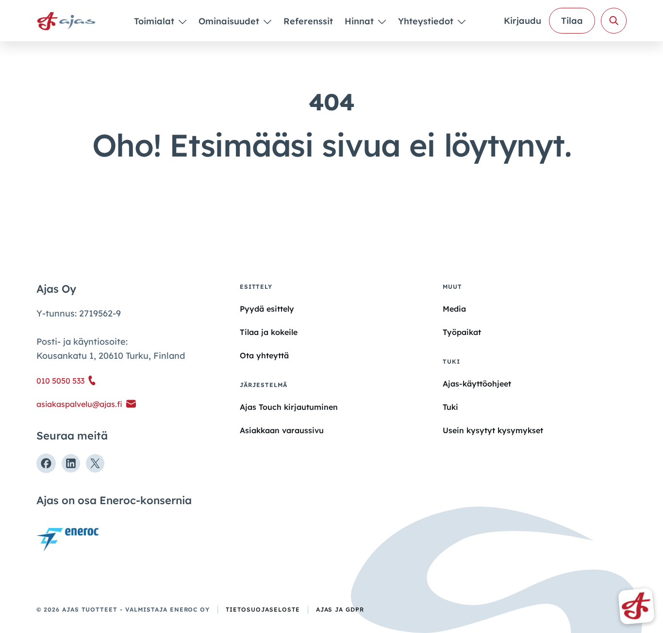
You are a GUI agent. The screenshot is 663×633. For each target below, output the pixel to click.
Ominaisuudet (230, 21)
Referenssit (308, 21)
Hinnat (360, 21)
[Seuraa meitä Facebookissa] (46, 463)
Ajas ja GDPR (340, 609)
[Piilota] (182, 21)
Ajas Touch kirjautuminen (289, 407)
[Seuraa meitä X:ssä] (95, 463)
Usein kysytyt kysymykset (493, 430)
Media (454, 309)
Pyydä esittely (267, 309)
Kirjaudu (522, 20)
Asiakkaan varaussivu (282, 430)
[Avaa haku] (614, 21)
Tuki (450, 407)
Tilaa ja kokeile (269, 332)
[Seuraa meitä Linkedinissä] (71, 463)
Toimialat (155, 21)
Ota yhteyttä (264, 355)
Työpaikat (462, 332)
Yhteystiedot (427, 21)
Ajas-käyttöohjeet (477, 383)
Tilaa (572, 20)
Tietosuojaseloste (262, 609)
